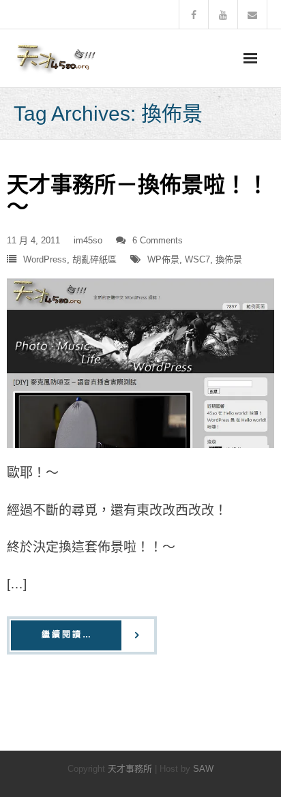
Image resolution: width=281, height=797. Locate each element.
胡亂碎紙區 (94, 259)
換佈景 (229, 259)
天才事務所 (130, 769)
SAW (203, 769)
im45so (88, 240)
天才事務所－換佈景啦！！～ (138, 195)
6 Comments (157, 240)
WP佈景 (163, 259)
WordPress (45, 259)
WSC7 (197, 259)
